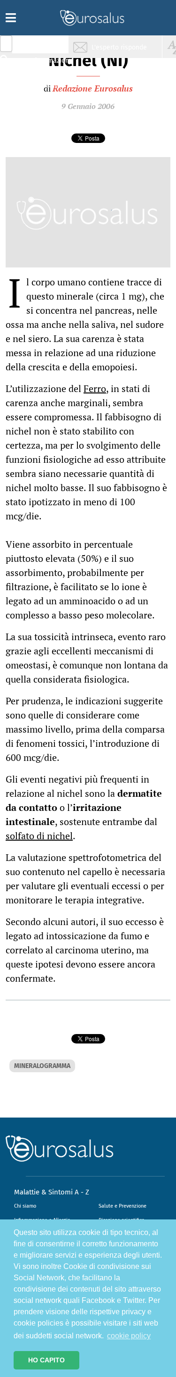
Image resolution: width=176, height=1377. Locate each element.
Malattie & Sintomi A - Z (51, 1192)
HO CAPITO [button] (46, 1360)
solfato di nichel (39, 835)
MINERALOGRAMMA (42, 1066)
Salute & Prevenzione (47, 46)
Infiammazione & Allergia (50, 64)
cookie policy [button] (129, 1336)
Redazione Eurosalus (93, 88)
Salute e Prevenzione (122, 1206)
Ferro (95, 388)
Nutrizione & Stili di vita (47, 82)
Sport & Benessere (45, 99)
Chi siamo (25, 1206)
